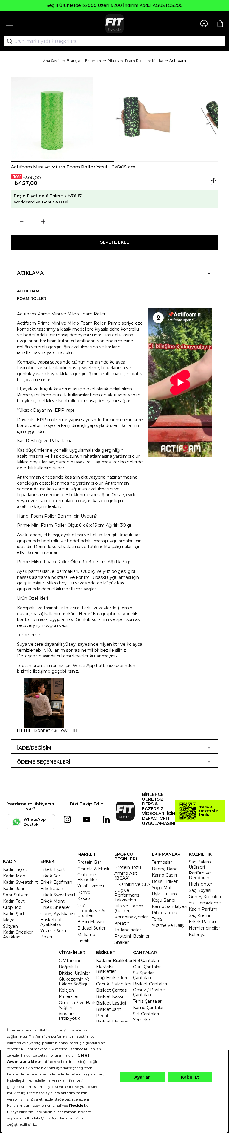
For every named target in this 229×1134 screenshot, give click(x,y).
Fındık (83, 941)
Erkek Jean (51, 888)
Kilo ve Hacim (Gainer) (128, 908)
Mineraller (69, 996)
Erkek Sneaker (55, 907)
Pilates (113, 60)
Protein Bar (89, 862)
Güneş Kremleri (205, 896)
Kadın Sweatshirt (20, 882)
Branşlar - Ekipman (84, 60)
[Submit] (7, 41)
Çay (81, 904)
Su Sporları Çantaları (144, 975)
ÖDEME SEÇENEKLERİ (43, 762)
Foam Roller (135, 60)
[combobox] (114, 41)
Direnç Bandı (165, 869)
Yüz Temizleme (205, 903)
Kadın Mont (15, 876)
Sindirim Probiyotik (69, 1016)
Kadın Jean (14, 888)
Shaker (121, 942)
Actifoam (177, 60)
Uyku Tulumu (166, 894)
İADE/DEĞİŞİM (34, 748)
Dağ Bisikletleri (111, 977)
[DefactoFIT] (114, 23)
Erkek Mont (52, 901)
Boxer (46, 937)
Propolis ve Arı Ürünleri (92, 913)
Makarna (86, 934)
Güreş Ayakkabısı (57, 913)
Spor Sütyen (16, 895)
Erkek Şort (51, 876)
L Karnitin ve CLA (132, 884)
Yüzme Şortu (54, 930)
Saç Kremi (199, 915)
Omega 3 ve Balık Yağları (77, 1005)
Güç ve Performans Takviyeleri (126, 895)
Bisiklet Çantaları (150, 984)
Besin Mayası (90, 921)
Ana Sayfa (52, 60)
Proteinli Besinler (132, 936)
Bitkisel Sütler (91, 928)
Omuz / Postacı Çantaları (149, 992)
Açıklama (30, 273)
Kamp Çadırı (164, 875)
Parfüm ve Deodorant (200, 875)
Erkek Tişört (52, 869)
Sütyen (10, 926)
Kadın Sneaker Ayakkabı (18, 935)
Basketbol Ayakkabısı (51, 922)
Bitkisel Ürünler (74, 973)
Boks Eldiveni (166, 881)
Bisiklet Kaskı (109, 996)
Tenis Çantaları (148, 1001)
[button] (62, 161)
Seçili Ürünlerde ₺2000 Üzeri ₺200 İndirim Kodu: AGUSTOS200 (115, 5)
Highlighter (200, 884)
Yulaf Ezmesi (90, 886)
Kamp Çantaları (149, 1007)
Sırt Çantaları (146, 1014)
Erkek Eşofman (56, 882)
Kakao (83, 898)
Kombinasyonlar (131, 917)
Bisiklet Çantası (111, 990)
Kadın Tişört (15, 869)
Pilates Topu (164, 912)
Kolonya (197, 934)
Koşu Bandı (163, 900)
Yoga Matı (162, 887)
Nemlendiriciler (204, 928)
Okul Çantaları (147, 967)
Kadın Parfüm (203, 909)
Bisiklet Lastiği (111, 1003)
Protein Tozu (127, 867)
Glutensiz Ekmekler (87, 877)
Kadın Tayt (14, 901)
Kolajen (66, 990)
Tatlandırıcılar (127, 929)
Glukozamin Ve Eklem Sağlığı (74, 981)
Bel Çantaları (146, 960)
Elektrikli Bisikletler (106, 969)
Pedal (102, 1015)
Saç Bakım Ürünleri (200, 864)
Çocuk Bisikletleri (113, 984)
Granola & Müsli (93, 869)
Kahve (83, 892)
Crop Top (12, 907)
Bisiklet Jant (108, 1009)
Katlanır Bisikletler (114, 960)
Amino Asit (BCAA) (125, 876)
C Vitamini (69, 960)
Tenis (157, 919)
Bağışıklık (68, 967)
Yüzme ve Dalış (168, 925)
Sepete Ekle (114, 242)
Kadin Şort (13, 913)
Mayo (9, 920)
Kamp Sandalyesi (169, 906)
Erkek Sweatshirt (57, 895)
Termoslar (162, 862)
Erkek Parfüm (203, 921)
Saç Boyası (200, 890)
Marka (157, 60)
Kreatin (121, 923)
